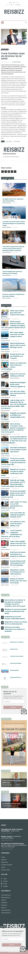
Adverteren (3, 859)
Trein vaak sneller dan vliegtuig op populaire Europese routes (17, 515)
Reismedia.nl (4, 902)
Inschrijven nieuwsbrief (6, 864)
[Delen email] (12, 172)
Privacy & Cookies (5, 869)
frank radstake (17, 141)
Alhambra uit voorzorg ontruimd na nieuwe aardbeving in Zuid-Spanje (15, 611)
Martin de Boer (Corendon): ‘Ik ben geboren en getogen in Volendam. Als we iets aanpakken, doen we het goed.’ (13, 428)
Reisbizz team (4, 862)
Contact (3, 857)
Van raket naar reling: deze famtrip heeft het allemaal (18, 393)
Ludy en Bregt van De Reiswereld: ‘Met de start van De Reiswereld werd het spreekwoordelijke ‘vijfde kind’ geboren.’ (13, 404)
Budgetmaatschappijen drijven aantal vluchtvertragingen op (18, 384)
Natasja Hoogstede (5, 371)
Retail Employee (14, 670)
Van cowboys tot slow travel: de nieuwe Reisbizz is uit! (17, 523)
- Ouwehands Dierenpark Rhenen (11, 837)
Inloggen (18, 4)
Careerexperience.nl (6, 912)
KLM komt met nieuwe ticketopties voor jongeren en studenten (17, 554)
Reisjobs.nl (3, 907)
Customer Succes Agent (16, 656)
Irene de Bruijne (5, 329)
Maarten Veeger (5, 360)
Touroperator (4, 49)
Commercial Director (15, 677)
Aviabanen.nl (4, 905)
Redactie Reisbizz (16, 62)
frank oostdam (9, 141)
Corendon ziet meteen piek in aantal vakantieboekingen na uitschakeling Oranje (14, 223)
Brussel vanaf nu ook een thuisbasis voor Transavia (17, 356)
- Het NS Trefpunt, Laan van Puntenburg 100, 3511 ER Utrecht (13, 845)
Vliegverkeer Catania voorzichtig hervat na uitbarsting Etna (17, 572)
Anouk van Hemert (5, 319)
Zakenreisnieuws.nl (5, 897)
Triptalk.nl (3, 900)
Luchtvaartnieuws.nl (6, 895)
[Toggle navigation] (2, 22)
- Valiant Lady (12, 830)
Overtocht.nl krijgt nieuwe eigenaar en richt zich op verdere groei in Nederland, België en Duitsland (13, 248)
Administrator (14, 649)
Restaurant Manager (15, 663)
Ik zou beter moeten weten (11, 804)
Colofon (3, 867)
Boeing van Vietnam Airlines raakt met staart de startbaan (18, 581)
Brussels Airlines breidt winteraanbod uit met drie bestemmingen (17, 563)
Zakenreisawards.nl (5, 910)
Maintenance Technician (16, 642)
